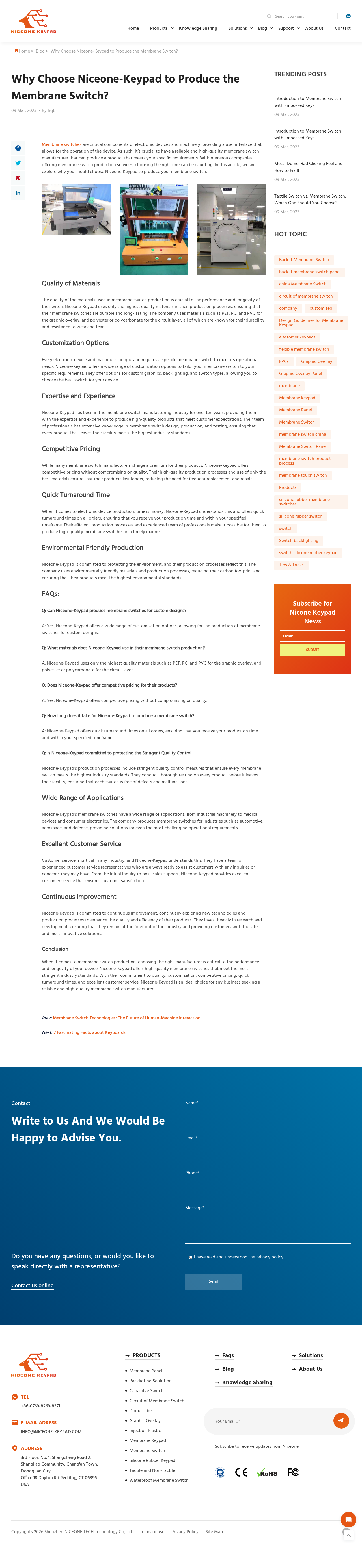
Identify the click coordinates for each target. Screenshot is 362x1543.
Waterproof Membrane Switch (159, 1480)
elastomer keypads (297, 337)
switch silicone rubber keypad (308, 553)
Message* (194, 1208)
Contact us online (32, 1286)
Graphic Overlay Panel (300, 374)
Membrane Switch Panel (303, 447)
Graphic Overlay (316, 362)
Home (133, 28)
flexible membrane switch (304, 349)
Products (159, 28)
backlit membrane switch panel (310, 272)
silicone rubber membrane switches (304, 502)
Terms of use (152, 1532)
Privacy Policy (185, 1532)
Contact (343, 28)
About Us (314, 28)
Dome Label (141, 1411)
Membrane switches (61, 144)
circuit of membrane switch (306, 296)
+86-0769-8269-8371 (40, 1406)
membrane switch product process (305, 461)
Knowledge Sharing (198, 28)
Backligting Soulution (151, 1381)
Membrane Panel (295, 410)
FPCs (284, 362)
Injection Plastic (145, 1431)
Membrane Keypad (148, 1440)
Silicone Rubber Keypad (152, 1460)
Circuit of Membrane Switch (157, 1401)
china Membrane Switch (303, 284)
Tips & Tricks (291, 565)
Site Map (214, 1532)
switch (285, 529)
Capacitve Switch (147, 1391)
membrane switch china (302, 435)
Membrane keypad (297, 398)
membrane (289, 386)
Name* (192, 1103)
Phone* (192, 1173)
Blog (262, 28)
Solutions (238, 28)
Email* (191, 1138)
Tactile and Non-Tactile (152, 1470)
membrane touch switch (303, 475)
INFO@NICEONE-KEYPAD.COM (51, 1432)
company (288, 308)
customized (321, 308)
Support (286, 28)
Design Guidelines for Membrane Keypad (311, 323)
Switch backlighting (298, 541)
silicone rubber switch (300, 516)
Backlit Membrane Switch (304, 260)
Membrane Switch (297, 422)
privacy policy (269, 1257)
